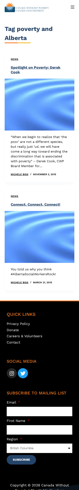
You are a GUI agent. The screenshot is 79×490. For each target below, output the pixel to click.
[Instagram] (12, 373)
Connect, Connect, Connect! (35, 204)
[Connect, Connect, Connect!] (39, 237)
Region (13, 439)
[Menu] (72, 7)
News (14, 59)
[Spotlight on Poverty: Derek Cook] (39, 105)
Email (12, 402)
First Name (17, 421)
